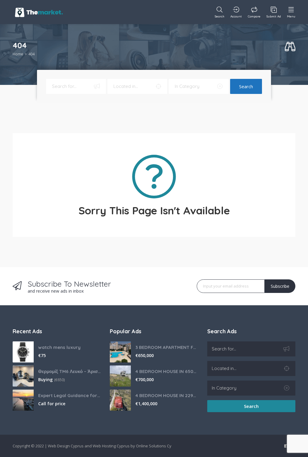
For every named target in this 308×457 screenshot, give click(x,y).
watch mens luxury (59, 347)
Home (18, 54)
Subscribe (280, 286)
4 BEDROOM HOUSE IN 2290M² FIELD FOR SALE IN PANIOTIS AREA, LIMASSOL (166, 395)
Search (246, 86)
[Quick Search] (290, 46)
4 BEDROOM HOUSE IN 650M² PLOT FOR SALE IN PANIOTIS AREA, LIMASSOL (166, 371)
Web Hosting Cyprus (111, 446)
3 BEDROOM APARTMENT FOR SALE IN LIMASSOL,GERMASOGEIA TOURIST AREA (166, 347)
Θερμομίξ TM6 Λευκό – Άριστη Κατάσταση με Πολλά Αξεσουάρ (69, 371)
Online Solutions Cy (153, 446)
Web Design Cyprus (66, 446)
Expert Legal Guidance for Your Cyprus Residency (69, 395)
